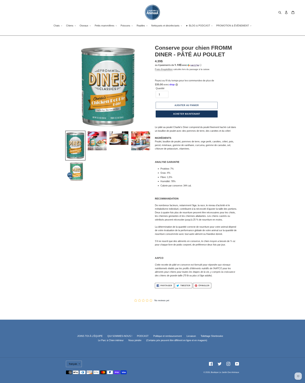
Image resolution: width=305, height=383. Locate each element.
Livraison (191, 336)
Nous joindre (134, 340)
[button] (178, 65)
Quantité (160, 88)
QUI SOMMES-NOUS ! (119, 336)
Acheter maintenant (186, 114)
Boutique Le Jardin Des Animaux (225, 372)
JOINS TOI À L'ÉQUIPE (90, 336)
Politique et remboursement (167, 336)
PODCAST (143, 336)
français (73, 363)
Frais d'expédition (164, 69)
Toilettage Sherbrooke (212, 336)
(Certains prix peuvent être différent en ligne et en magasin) (176, 340)
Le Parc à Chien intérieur (111, 340)
